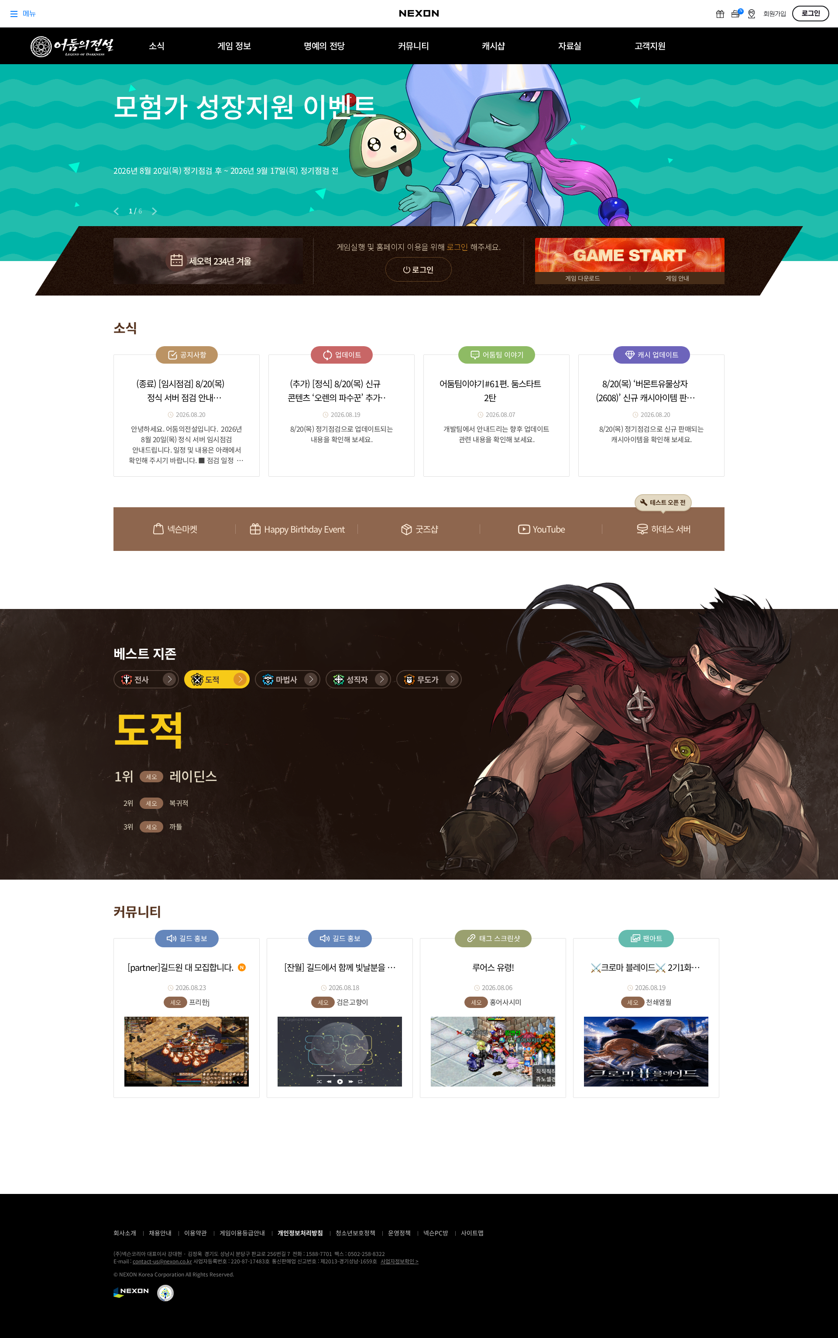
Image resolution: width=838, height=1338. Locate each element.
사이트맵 (472, 1232)
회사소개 (124, 1232)
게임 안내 (677, 278)
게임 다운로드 (582, 278)
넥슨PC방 (435, 1232)
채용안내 (160, 1232)
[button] (146, 679)
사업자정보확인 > (400, 1261)
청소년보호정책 (355, 1232)
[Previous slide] (116, 211)
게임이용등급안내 (242, 1232)
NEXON (130, 1292)
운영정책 (399, 1232)
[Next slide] (154, 211)
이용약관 (195, 1232)
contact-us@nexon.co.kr (162, 1261)
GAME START (630, 255)
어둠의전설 (72, 46)
